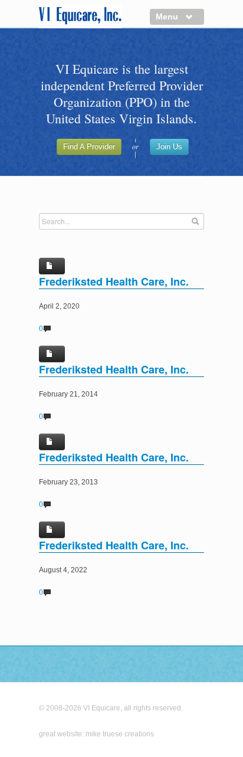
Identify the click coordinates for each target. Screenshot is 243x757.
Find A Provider (89, 146)
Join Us (169, 146)
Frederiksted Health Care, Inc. (114, 281)
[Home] (80, 16)
